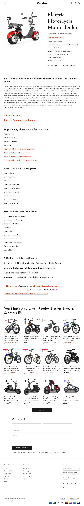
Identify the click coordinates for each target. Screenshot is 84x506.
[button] (72, 3)
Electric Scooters (10, 141)
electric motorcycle (11, 235)
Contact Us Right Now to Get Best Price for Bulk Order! (26, 294)
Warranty (26, 479)
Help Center (56, 263)
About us (6, 476)
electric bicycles (10, 173)
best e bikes (8, 250)
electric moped (10, 196)
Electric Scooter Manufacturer (20, 120)
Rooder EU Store (9, 471)
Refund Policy (27, 468)
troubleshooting (46, 268)
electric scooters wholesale (14, 203)
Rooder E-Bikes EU (12, 498)
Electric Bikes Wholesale (42, 290)
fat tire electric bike (11, 246)
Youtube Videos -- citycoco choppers (18, 156)
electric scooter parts (12, 188)
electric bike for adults (13, 242)
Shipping (26, 471)
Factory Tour (9, 134)
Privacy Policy (47, 452)
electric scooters (10, 177)
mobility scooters (10, 199)
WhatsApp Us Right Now (55, 37)
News (5, 481)
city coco (7, 227)
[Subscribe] (79, 469)
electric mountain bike (12, 192)
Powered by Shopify (8, 501)
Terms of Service (59, 452)
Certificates (30, 258)
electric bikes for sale (30, 130)
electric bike (8, 231)
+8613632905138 (74, 474)
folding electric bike (12, 224)
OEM (36, 273)
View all (42, 410)
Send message (22, 447)
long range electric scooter (14, 216)
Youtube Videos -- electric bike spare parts (20, 160)
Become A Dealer (13, 278)
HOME (28, 290)
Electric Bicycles (10, 138)
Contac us (7, 479)
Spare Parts (7, 473)
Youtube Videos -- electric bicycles (17, 153)
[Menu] (5, 3)
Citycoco (7, 145)
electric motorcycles (11, 184)
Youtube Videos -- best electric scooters (19, 149)
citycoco (7, 181)
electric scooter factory (13, 220)
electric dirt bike (10, 239)
